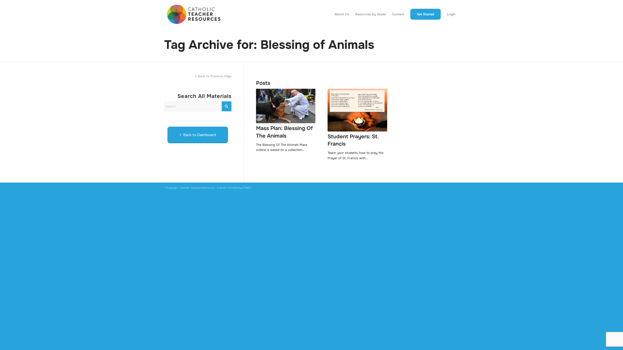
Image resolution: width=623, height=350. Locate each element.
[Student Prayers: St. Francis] (357, 110)
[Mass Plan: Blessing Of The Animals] (285, 106)
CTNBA (247, 187)
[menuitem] (341, 14)
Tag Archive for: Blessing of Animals (269, 44)
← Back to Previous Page (213, 76)
